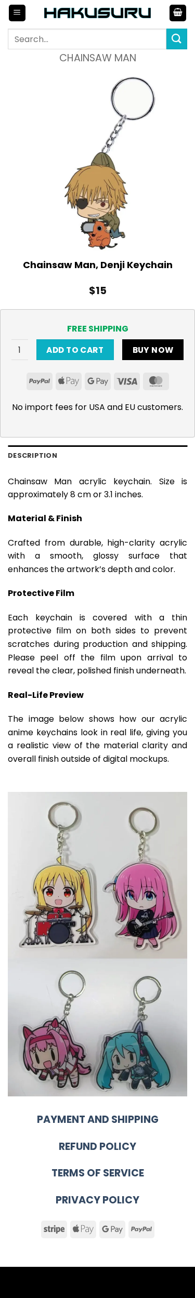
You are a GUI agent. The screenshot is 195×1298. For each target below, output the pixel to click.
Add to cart (74, 350)
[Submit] (176, 39)
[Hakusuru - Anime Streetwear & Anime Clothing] (97, 13)
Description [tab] (32, 455)
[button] (17, 13)
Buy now (153, 350)
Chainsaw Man (97, 58)
